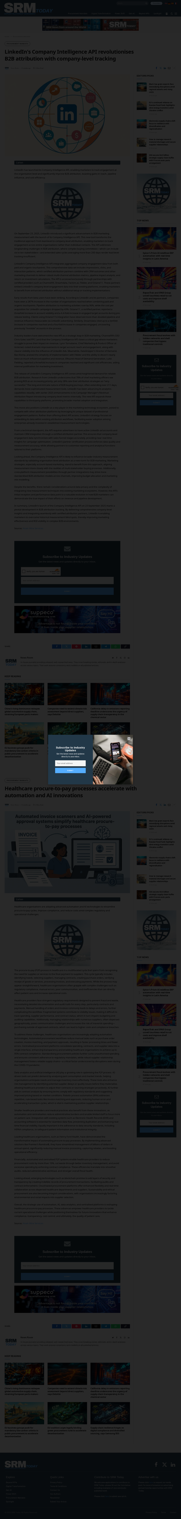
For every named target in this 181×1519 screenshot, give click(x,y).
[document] (90, 759)
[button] (129, 738)
